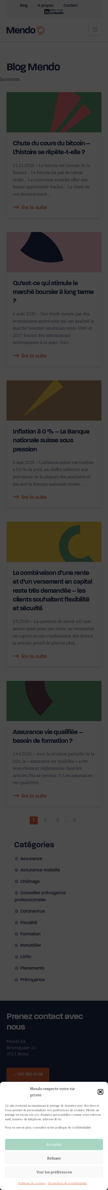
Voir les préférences (54, 1172)
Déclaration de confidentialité (67, 1183)
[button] (100, 1091)
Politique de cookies (31, 1183)
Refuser (54, 1158)
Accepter (54, 1144)
